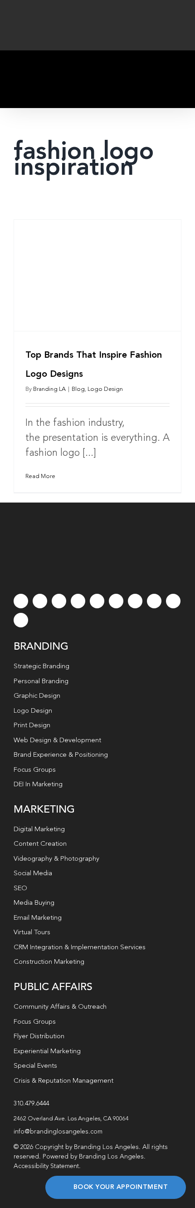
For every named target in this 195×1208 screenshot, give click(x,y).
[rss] (135, 601)
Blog (78, 389)
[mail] (173, 601)
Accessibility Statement (46, 1166)
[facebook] (21, 601)
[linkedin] (116, 601)
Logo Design (105, 389)
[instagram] (59, 601)
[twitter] (40, 601)
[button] (97, 1119)
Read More (40, 476)
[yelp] (154, 601)
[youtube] (97, 601)
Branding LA (49, 389)
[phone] (21, 620)
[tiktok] (78, 601)
